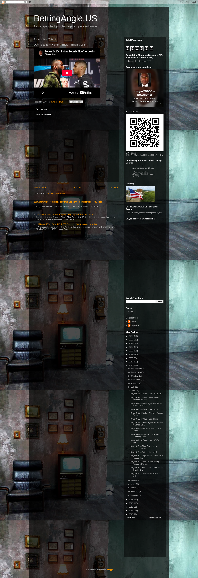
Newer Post (40, 187)
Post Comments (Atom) (55, 193)
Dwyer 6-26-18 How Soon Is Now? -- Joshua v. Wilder (145, 398)
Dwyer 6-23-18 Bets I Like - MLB (144, 409)
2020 (131, 358)
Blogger (110, 570)
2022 (131, 351)
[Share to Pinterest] (81, 101)
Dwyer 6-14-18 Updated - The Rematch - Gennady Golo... (146, 435)
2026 (131, 336)
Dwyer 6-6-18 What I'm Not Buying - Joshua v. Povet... (145, 463)
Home (77, 187)
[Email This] (70, 101)
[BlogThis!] (73, 101)
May (133, 480)
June (133, 390)
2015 (131, 507)
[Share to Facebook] (78, 101)
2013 (131, 514)
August (134, 383)
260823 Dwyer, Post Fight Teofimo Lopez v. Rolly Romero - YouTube (68, 202)
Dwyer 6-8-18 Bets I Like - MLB (143, 452)
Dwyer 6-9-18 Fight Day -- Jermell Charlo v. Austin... (144, 447)
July (133, 387)
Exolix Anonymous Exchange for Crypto (145, 213)
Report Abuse (154, 517)
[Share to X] (75, 101)
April (133, 484)
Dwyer (133, 321)
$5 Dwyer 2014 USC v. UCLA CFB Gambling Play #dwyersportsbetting (67, 224)
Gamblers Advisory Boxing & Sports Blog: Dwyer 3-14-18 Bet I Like (64, 214)
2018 (131, 365)
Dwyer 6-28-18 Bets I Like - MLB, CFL (146, 394)
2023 (131, 347)
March (134, 488)
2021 (131, 354)
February (135, 491)
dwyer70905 (136, 325)
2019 (131, 362)
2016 (131, 503)
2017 (131, 500)
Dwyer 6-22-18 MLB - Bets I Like (144, 419)
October (134, 376)
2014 (131, 511)
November (135, 372)
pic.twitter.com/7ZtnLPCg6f (143, 168)
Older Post (113, 187)
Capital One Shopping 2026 (139, 61)
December (135, 369)
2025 (131, 340)
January (134, 495)
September (136, 379)
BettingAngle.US (65, 18)
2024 (131, 343)
